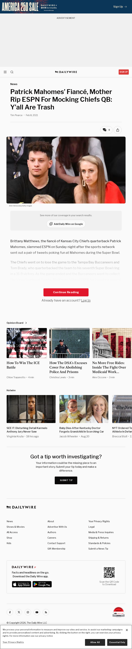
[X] (19, 612)
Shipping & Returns (98, 537)
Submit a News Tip (98, 548)
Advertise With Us (57, 526)
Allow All (95, 642)
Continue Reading (66, 292)
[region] (66, 637)
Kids (9, 543)
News (10, 521)
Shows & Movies (16, 526)
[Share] (118, 130)
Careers (51, 537)
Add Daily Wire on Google (68, 224)
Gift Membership (56, 548)
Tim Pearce (16, 115)
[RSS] (46, 612)
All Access (12, 532)
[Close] (126, 630)
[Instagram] (28, 612)
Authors (51, 532)
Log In (85, 300)
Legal (91, 526)
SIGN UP (124, 72)
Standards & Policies (99, 543)
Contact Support (56, 543)
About (50, 521)
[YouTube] (37, 612)
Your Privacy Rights (99, 521)
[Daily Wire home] (66, 72)
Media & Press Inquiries (101, 532)
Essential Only (117, 642)
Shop (9, 537)
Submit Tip (66, 480)
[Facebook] (10, 612)
